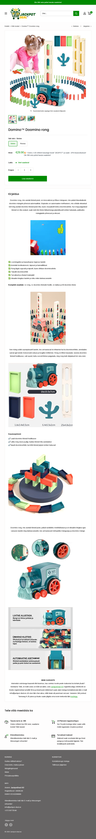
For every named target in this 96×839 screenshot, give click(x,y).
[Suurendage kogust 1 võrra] (30, 170)
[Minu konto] (84, 13)
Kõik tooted (15, 26)
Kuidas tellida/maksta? (13, 761)
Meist (7, 772)
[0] (89, 13)
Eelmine (76, 26)
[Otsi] (76, 13)
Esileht (7, 26)
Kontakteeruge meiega (60, 761)
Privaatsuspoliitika (12, 776)
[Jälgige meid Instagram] (10, 824)
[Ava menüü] (6, 13)
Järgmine (86, 26)
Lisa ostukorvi (27, 179)
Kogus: (11, 170)
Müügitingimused (11, 768)
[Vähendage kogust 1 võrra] (18, 170)
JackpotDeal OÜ (57, 687)
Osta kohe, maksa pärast (14, 765)
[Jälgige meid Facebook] (6, 824)
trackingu (73, 696)
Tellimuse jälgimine (59, 765)
